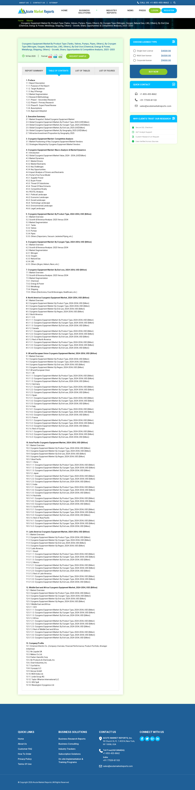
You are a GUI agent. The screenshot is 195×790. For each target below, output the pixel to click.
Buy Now (153, 71)
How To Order (24, 754)
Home (64, 10)
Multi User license (144, 56)
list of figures (107, 71)
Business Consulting (69, 744)
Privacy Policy (25, 759)
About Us (24, 3)
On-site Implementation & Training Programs (71, 760)
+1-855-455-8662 (148, 94)
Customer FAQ (25, 749)
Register (169, 10)
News (130, 10)
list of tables (82, 71)
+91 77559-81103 (148, 100)
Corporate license (144, 60)
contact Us (39, 3)
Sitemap (53, 3)
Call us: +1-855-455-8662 (154, 2)
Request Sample (77, 56)
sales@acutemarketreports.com (155, 106)
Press (142, 10)
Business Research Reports (72, 739)
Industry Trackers (67, 749)
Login (154, 10)
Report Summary (34, 71)
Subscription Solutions (70, 754)
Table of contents (58, 71)
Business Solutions (84, 11)
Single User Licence (145, 51)
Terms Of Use (24, 764)
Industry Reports (111, 11)
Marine (30, 20)
